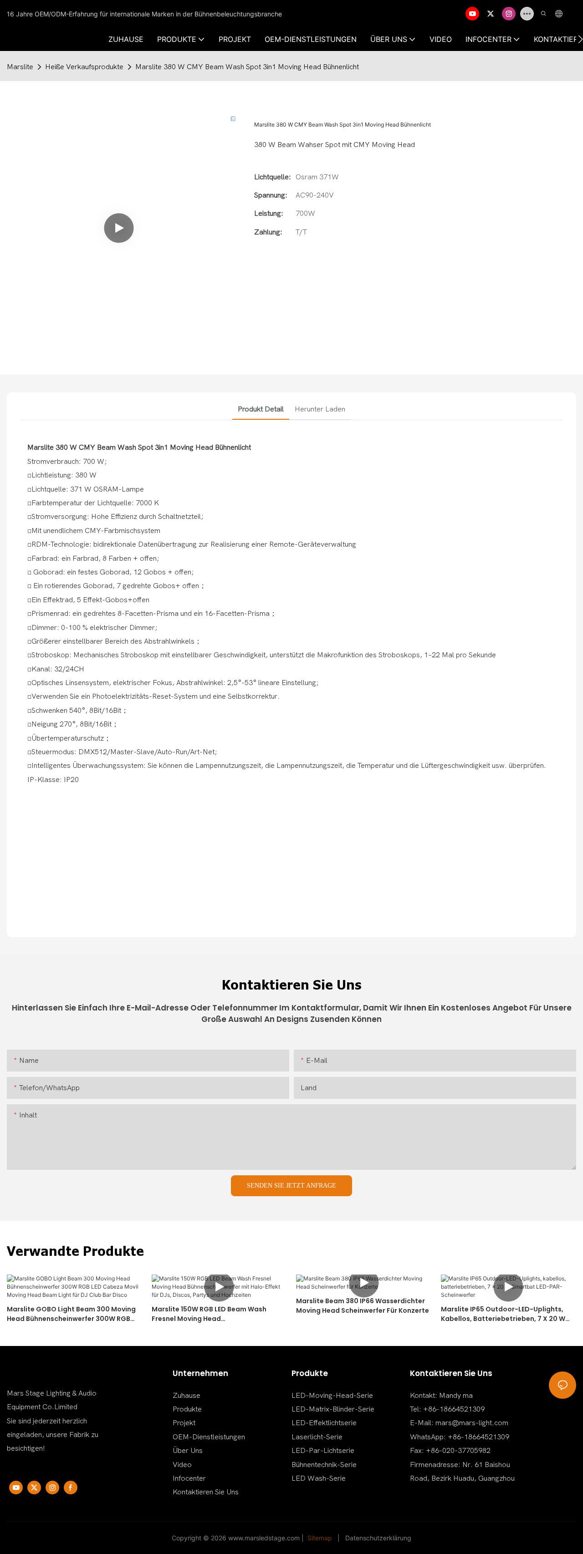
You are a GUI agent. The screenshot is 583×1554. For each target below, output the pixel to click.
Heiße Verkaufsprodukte (84, 67)
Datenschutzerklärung (378, 1538)
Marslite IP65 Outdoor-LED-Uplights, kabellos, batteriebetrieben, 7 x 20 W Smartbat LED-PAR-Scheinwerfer (503, 1314)
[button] (580, 39)
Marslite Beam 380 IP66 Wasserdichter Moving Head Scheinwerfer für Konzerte (362, 1305)
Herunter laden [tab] (320, 409)
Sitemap (319, 1538)
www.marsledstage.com (264, 1538)
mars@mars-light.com (471, 1423)
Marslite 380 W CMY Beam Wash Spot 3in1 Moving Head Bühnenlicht (247, 67)
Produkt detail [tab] (261, 409)
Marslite (20, 67)
